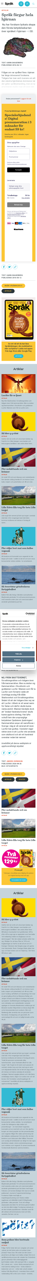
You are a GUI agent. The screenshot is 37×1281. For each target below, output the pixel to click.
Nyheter (22, 779)
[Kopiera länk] (15, 267)
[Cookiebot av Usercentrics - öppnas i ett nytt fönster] (26, 614)
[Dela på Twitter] (9, 267)
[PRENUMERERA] (21, 3)
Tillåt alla (18, 654)
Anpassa (17, 660)
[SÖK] (33, 3)
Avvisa (18, 666)
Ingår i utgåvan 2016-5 (13, 285)
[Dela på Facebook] (4, 267)
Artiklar (5, 10)
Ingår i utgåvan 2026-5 (13, 774)
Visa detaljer (26, 648)
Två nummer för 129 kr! (18, 880)
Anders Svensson (15, 761)
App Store (18, 356)
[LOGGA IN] (27, 3)
